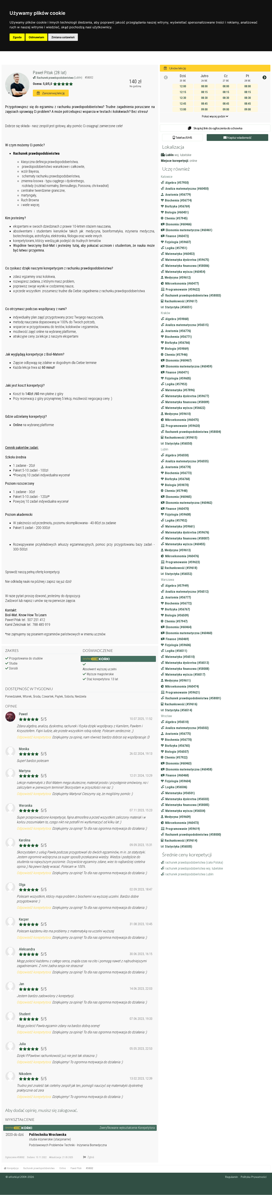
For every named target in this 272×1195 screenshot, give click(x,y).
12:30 (183, 97)
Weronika (25, 805)
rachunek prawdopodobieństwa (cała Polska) (194, 862)
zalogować (67, 1110)
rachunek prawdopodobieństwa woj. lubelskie (194, 868)
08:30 (204, 97)
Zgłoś (90, 1157)
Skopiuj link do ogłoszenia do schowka (217, 128)
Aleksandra (27, 949)
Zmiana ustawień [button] (63, 37)
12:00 (183, 86)
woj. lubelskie (182, 155)
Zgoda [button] (17, 37)
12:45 (183, 103)
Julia (22, 1044)
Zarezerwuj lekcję (53, 93)
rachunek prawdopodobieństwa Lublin (189, 874)
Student (24, 1014)
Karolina (24, 840)
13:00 (183, 109)
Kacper (24, 919)
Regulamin (231, 1176)
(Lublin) (78, 77)
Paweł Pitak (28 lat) (50, 72)
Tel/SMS (183, 137)
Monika (24, 749)
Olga (22, 884)
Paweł (23, 714)
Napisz (239, 137)
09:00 (204, 109)
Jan (21, 984)
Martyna (24, 771)
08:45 (204, 103)
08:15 (204, 92)
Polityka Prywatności (253, 1176)
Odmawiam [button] (36, 37)
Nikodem (25, 1074)
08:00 (204, 86)
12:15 (183, 92)
